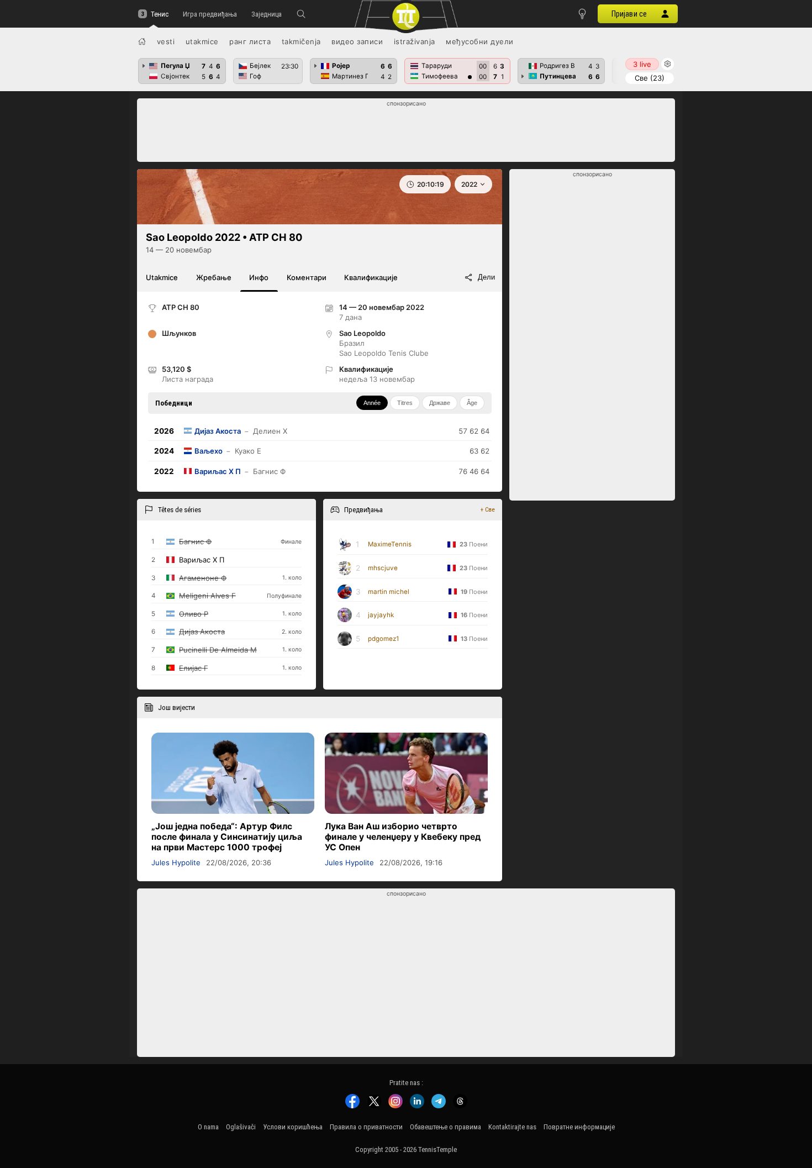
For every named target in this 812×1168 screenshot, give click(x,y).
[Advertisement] (406, 133)
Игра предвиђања (210, 14)
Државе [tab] (439, 402)
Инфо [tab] (258, 277)
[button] (301, 14)
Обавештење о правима (445, 1127)
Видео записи (357, 41)
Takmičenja (301, 41)
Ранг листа (250, 41)
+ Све (488, 509)
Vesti (166, 41)
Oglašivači (241, 1127)
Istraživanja (414, 41)
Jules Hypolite (176, 862)
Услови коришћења (293, 1127)
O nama (208, 1127)
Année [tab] (372, 402)
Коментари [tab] (306, 277)
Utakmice (202, 41)
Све (650, 77)
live (642, 64)
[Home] (142, 41)
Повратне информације (579, 1127)
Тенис (159, 14)
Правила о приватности (366, 1127)
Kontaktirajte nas (512, 1127)
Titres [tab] (405, 402)
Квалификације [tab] (371, 277)
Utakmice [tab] (162, 277)
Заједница (266, 14)
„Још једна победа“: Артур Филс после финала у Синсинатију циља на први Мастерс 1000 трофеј (226, 837)
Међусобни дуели (480, 41)
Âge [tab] (472, 402)
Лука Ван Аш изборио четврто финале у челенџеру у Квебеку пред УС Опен (403, 837)
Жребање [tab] (213, 277)
